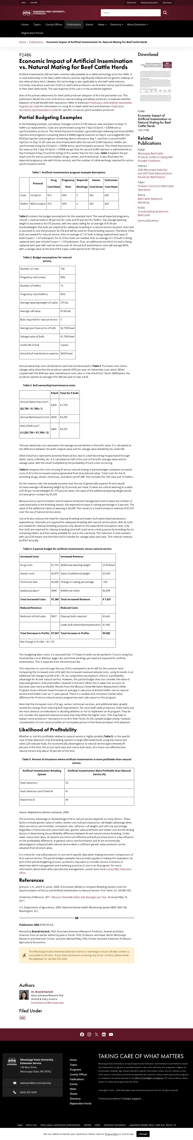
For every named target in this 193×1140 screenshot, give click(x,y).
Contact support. (132, 1098)
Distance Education (149, 2)
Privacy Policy (111, 1134)
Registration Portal (32, 33)
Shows (73, 1093)
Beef (22, 1017)
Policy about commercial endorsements (60, 1125)
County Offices (54, 24)
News (101, 24)
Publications (74, 24)
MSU (24, 2)
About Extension (136, 24)
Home (25, 24)
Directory (115, 24)
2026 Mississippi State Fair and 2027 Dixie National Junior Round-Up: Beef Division (155, 173)
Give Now (167, 2)
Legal (19, 1125)
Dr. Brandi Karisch (42, 991)
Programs (75, 1069)
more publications (148, 220)
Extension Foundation (115, 1125)
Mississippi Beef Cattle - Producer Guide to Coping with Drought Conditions (155, 157)
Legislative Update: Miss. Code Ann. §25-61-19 (152, 1125)
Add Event (131, 2)
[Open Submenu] (106, 24)
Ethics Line (31, 1125)
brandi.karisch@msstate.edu (47, 1002)
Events (89, 24)
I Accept (143, 1134)
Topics (37, 24)
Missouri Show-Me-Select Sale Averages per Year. (79, 897)
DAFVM (34, 2)
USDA (97, 1125)
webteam (38, 958)
